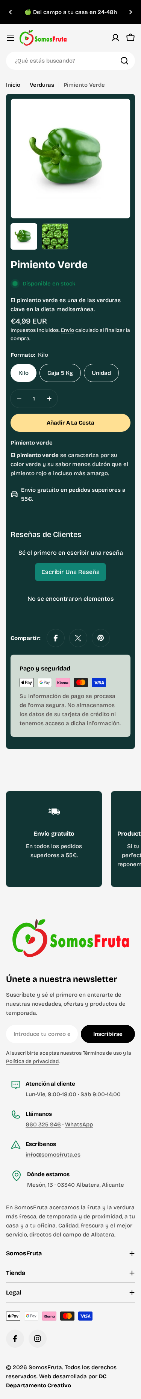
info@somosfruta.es (53, 1154)
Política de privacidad (32, 1061)
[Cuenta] (115, 37)
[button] (10, 12)
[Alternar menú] (10, 37)
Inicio (13, 84)
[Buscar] (124, 60)
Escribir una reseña (70, 571)
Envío (67, 330)
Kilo (23, 373)
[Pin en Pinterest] (101, 638)
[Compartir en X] (78, 638)
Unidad (101, 373)
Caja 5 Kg (60, 373)
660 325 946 (43, 1124)
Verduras (42, 84)
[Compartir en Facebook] (56, 638)
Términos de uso (102, 1053)
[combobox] (70, 61)
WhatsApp (79, 1124)
